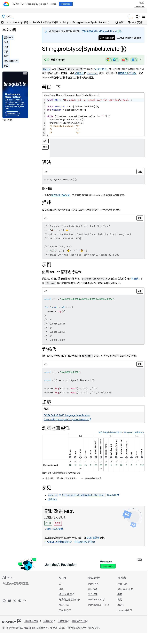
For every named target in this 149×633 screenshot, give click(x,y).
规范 (6, 56)
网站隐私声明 (31, 621)
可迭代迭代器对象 (60, 195)
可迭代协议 (101, 69)
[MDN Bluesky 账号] (9, 601)
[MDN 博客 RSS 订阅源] (25, 601)
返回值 (47, 188)
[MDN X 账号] (14, 601)
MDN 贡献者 (93, 537)
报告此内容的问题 (83, 541)
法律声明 (62, 621)
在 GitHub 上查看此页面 (56, 541)
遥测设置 (48, 621)
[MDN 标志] (8, 577)
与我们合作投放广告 (69, 599)
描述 (6, 46)
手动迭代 (49, 349)
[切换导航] (143, 16)
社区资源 (92, 589)
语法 (6, 42)
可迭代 (134, 278)
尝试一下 (8, 37)
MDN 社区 (93, 583)
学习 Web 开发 (125, 589)
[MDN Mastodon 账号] (20, 601)
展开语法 (79, 73)
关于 (61, 583)
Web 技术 (122, 583)
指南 (119, 594)
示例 (6, 51)
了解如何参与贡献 (53, 528)
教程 (119, 599)
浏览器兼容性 (11, 60)
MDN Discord (95, 599)
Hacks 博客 (123, 610)
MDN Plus (64, 604)
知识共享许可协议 (85, 627)
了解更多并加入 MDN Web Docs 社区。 (102, 31)
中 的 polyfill (82, 495)
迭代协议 (52, 499)
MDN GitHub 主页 (97, 604)
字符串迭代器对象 (127, 73)
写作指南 (92, 594)
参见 (6, 65)
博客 (61, 589)
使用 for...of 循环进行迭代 (62, 272)
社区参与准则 (79, 621)
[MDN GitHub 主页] (4, 601)
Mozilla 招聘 (65, 594)
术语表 (120, 604)
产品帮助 (63, 610)
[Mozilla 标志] (11, 621)
